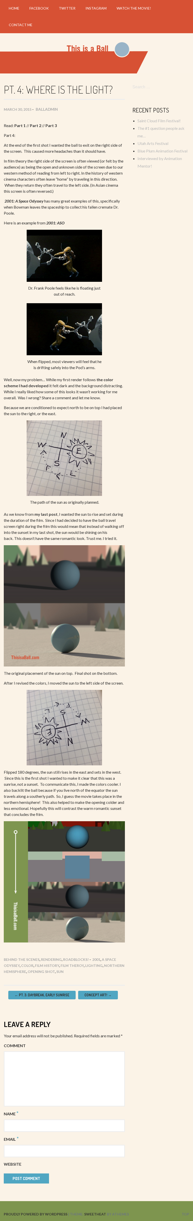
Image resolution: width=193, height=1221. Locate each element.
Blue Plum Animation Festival (162, 150)
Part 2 (35, 125)
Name (11, 1113)
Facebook (39, 8)
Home (14, 8)
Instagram (96, 8)
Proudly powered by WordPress (35, 1214)
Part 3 (51, 125)
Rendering (51, 959)
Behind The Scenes (21, 959)
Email (11, 1139)
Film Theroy (72, 965)
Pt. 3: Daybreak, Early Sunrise (42, 995)
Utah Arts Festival (152, 143)
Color (27, 965)
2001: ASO (55, 222)
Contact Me (20, 25)
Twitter (67, 8)
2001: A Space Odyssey (24, 201)
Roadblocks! (76, 959)
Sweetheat (95, 1214)
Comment (15, 1045)
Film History (47, 965)
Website (12, 1164)
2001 (96, 959)
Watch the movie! (134, 8)
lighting (94, 965)
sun (60, 971)
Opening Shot (41, 971)
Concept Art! (98, 995)
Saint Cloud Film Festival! (159, 120)
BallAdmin (47, 109)
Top (185, 1214)
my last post (46, 514)
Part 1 (20, 125)
